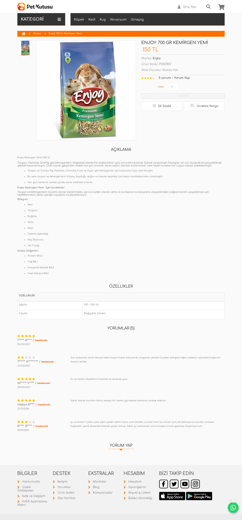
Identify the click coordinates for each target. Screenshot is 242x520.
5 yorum (165, 77)
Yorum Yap (182, 77)
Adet (161, 87)
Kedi (91, 19)
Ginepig (137, 19)
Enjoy (157, 58)
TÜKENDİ (183, 96)
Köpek (79, 19)
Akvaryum (118, 19)
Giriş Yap (189, 7)
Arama (37, 33)
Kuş (103, 19)
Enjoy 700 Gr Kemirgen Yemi (65, 33)
